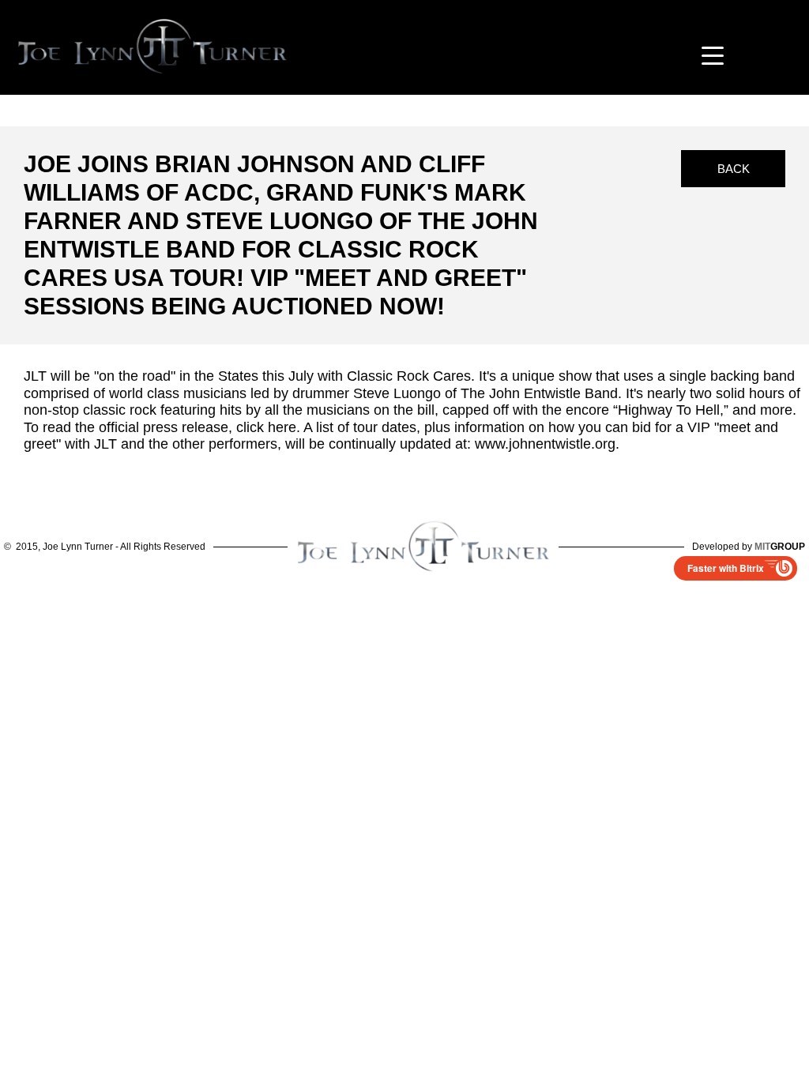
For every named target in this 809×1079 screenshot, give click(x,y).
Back (733, 168)
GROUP (779, 546)
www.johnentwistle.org (545, 444)
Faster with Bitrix (725, 568)
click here (266, 427)
